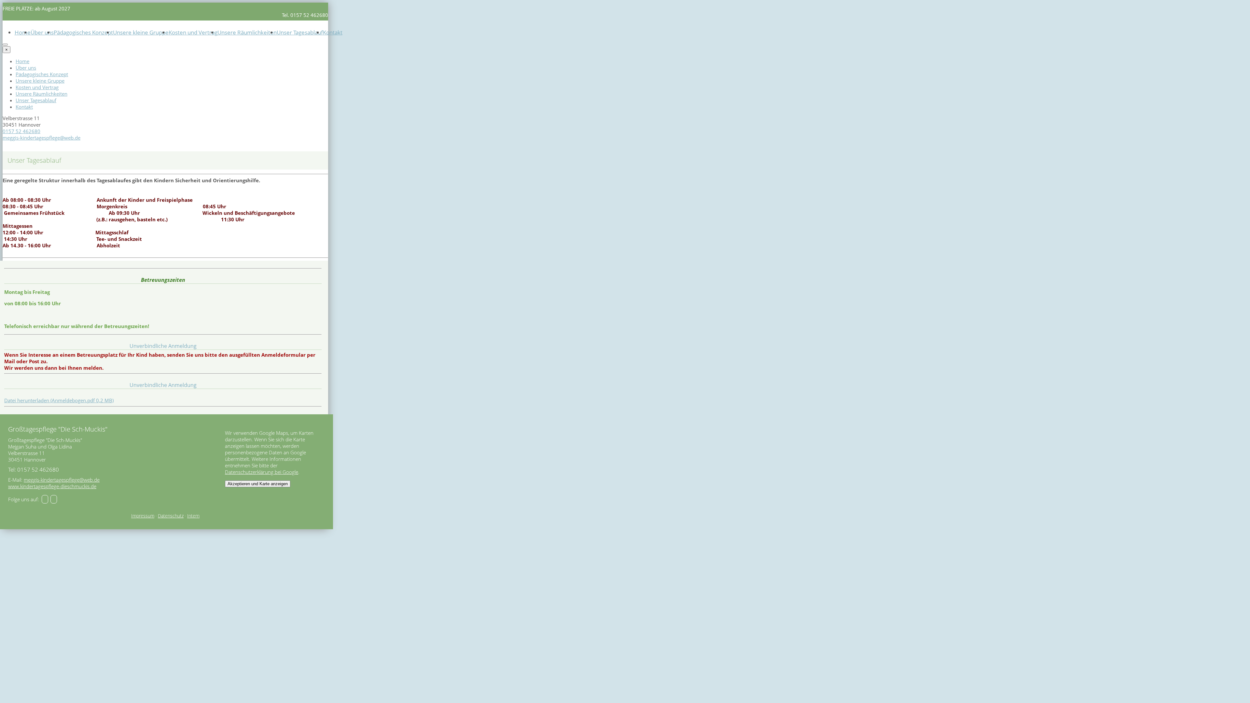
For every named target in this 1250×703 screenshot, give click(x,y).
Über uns (42, 32)
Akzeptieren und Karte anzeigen (258, 483)
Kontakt (332, 32)
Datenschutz (171, 516)
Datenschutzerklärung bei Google (261, 472)
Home (23, 32)
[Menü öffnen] (5, 45)
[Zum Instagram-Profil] (53, 499)
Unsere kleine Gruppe (141, 32)
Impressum (142, 516)
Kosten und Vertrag (193, 32)
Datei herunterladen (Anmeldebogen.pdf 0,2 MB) (59, 400)
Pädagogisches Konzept (83, 32)
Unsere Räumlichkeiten (247, 32)
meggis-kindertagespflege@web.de (41, 137)
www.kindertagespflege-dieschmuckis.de (52, 486)
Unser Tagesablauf (300, 32)
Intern (193, 516)
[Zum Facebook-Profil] (45, 499)
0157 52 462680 (21, 131)
